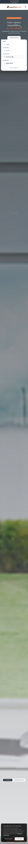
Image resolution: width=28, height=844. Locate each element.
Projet (4, 41)
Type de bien (6, 47)
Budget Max (6, 60)
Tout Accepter (19, 838)
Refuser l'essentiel (8, 838)
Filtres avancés (14, 67)
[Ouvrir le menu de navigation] (25, 6)
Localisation (6, 53)
